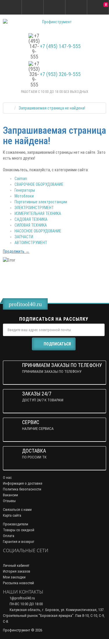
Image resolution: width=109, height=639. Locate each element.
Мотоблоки (24, 196)
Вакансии (10, 495)
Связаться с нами (17, 509)
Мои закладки (14, 577)
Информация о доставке (22, 483)
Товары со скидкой (18, 530)
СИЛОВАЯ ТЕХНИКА (31, 225)
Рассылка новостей (18, 583)
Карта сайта (12, 515)
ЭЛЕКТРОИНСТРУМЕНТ (34, 207)
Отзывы (9, 501)
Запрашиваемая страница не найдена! (52, 108)
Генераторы (25, 190)
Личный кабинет (16, 565)
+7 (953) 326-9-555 (60, 74)
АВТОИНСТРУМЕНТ (31, 242)
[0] (97, 8)
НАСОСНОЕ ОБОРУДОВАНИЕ (38, 231)
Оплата (8, 536)
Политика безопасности (22, 489)
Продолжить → (16, 251)
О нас (7, 477)
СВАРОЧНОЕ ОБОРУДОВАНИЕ (39, 184)
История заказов (16, 571)
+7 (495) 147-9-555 (60, 46)
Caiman (21, 178)
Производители (15, 524)
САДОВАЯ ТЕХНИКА (31, 219)
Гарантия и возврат (18, 541)
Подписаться (57, 344)
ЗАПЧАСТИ (24, 236)
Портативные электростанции (41, 202)
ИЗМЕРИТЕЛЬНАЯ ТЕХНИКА (38, 213)
